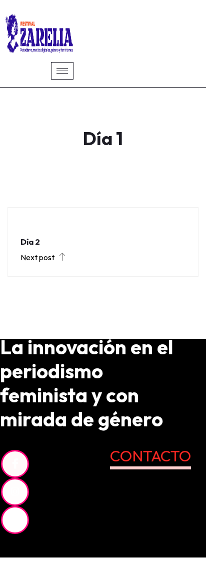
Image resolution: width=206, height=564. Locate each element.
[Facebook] (15, 464)
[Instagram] (15, 492)
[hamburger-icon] (62, 71)
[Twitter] (15, 520)
